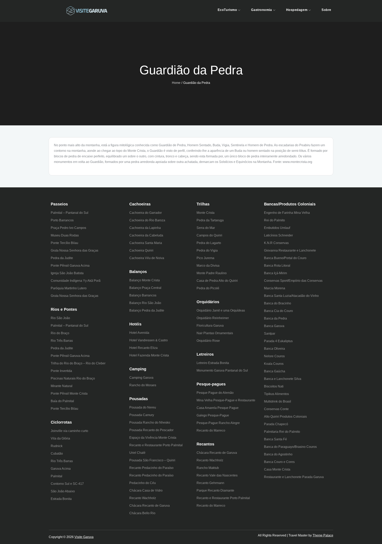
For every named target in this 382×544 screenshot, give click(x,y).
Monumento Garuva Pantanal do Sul (222, 370)
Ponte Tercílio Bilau (64, 243)
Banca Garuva (274, 326)
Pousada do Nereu (142, 407)
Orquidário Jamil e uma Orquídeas (221, 310)
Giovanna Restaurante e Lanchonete (290, 250)
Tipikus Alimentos (276, 394)
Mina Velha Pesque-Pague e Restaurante (226, 400)
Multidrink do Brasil (277, 401)
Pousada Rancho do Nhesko (149, 422)
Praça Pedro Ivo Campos (68, 227)
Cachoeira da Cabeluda (146, 235)
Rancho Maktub (208, 467)
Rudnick (56, 446)
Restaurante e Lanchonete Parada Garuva (294, 477)
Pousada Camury (141, 415)
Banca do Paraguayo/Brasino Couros (290, 446)
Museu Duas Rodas (65, 235)
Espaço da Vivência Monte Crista (152, 437)
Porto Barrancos (62, 220)
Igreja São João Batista (67, 273)
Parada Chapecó (276, 424)
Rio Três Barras (62, 340)
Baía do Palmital (62, 401)
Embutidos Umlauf (277, 227)
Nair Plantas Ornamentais (215, 333)
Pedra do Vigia (207, 250)
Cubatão (57, 453)
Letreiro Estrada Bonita (213, 363)
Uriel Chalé (137, 452)
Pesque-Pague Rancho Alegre (218, 423)
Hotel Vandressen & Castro (148, 340)
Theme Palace (323, 535)
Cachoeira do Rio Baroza (147, 220)
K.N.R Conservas (276, 243)
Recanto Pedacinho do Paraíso (151, 467)
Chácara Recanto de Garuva (149, 505)
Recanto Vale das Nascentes (217, 475)
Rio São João (60, 318)
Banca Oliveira (274, 348)
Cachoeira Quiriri (141, 250)
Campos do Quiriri (209, 235)
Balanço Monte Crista (144, 280)
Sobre (326, 10)
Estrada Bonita (61, 498)
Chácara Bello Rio (142, 513)
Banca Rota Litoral (277, 265)
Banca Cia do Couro (278, 311)
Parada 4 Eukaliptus (278, 341)
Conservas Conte (276, 409)
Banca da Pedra (275, 318)
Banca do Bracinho (277, 303)
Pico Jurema (205, 258)
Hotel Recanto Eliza (143, 347)
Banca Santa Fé (275, 439)
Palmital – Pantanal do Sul (69, 212)
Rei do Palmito (274, 220)
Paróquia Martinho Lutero (69, 288)
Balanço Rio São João (145, 303)
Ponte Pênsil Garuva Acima (70, 265)
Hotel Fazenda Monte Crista (149, 355)
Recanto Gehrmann (210, 483)
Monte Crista (205, 212)
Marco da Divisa (208, 265)
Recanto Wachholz (142, 498)
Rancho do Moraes (142, 385)
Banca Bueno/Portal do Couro (285, 258)
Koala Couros (274, 363)
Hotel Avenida (139, 332)
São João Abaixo (63, 491)
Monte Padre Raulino (212, 273)
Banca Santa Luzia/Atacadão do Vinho (291, 295)
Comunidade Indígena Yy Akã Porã (75, 280)
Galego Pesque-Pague (213, 415)
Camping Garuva (141, 377)
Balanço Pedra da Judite (146, 310)
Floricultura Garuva (210, 325)
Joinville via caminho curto (69, 431)
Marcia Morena (274, 288)
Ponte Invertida (61, 371)
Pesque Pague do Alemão (215, 392)
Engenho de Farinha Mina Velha (287, 212)
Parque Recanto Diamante (215, 490)
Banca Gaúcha (274, 371)
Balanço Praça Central (145, 287)
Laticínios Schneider (278, 235)
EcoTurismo (227, 10)
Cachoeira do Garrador (145, 212)
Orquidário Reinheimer (213, 318)
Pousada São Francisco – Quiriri (152, 460)
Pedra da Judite (62, 258)
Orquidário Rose (208, 340)
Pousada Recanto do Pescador (151, 430)
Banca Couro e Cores (279, 462)
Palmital (56, 476)
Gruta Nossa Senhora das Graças (74, 250)
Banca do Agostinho (278, 454)
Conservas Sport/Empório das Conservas (293, 280)
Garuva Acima (61, 468)
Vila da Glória (60, 438)
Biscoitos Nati (274, 386)
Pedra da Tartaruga (210, 220)
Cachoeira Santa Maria (145, 243)
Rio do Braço (60, 333)
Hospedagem (297, 10)
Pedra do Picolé (208, 288)
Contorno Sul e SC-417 (67, 483)
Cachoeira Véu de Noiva (146, 258)
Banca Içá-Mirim (275, 273)
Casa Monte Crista (277, 469)
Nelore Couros (274, 356)
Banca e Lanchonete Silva (282, 378)
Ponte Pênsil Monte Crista (69, 393)
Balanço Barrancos (142, 295)
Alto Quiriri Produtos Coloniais (285, 416)
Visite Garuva (84, 537)
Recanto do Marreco (211, 430)
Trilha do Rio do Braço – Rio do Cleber (78, 363)
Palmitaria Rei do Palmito (282, 431)
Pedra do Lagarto (209, 243)
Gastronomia (261, 10)
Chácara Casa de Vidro (146, 490)
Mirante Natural (61, 386)
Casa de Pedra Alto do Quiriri (217, 280)
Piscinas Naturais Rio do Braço (73, 378)
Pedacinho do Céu (142, 483)
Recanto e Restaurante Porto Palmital (156, 445)
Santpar (269, 333)
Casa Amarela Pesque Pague (218, 407)
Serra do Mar (206, 227)
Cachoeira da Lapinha (145, 227)
